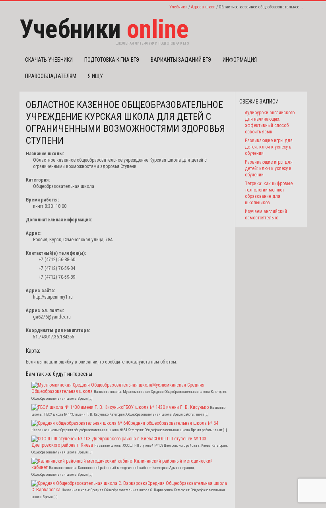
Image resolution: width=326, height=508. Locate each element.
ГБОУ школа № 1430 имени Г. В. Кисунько (166, 407)
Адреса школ (203, 7)
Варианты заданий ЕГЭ (181, 60)
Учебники (178, 7)
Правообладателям (50, 76)
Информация (240, 60)
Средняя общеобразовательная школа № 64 (173, 423)
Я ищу (95, 76)
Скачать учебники (49, 60)
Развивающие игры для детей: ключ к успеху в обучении (269, 147)
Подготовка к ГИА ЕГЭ (111, 60)
